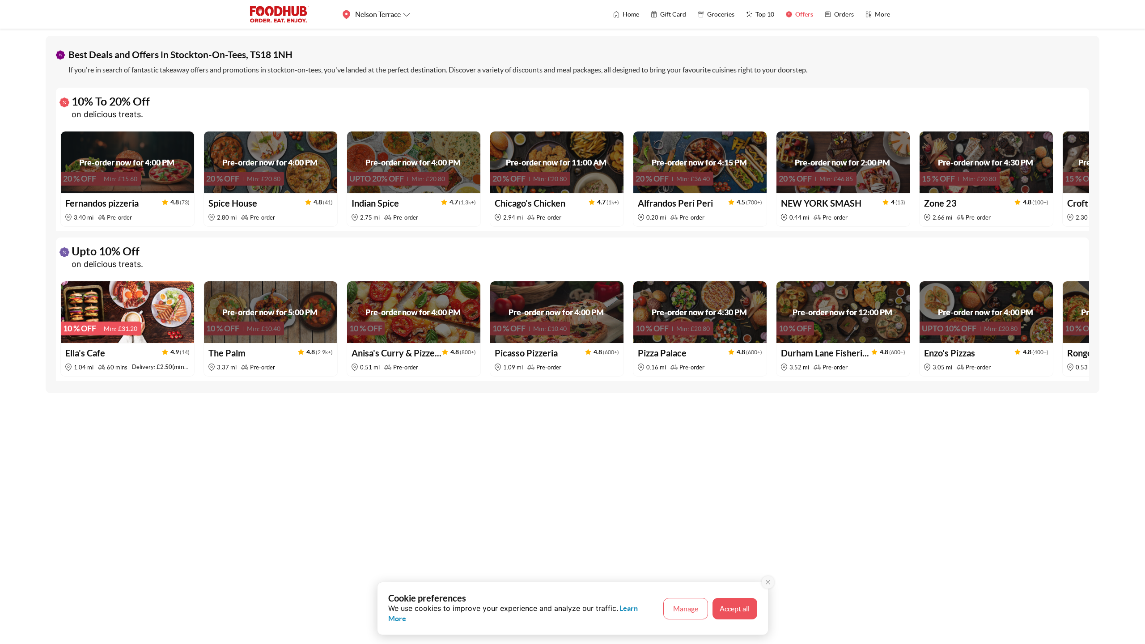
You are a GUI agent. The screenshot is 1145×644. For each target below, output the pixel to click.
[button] (127, 179)
